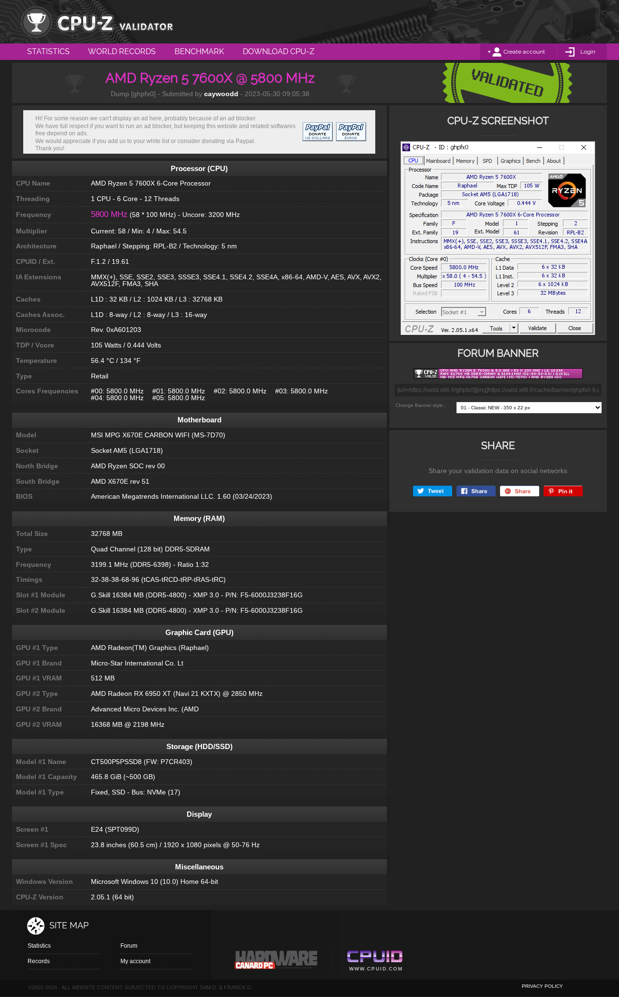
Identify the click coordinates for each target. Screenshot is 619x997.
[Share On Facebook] (476, 491)
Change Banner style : (421, 405)
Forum (128, 945)
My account (135, 961)
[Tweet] (432, 491)
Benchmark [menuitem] (199, 51)
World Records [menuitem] (122, 51)
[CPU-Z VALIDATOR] (96, 21)
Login (587, 51)
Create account (524, 51)
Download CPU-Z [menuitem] (278, 51)
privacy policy (542, 986)
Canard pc (276, 962)
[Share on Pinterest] (563, 491)
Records (39, 961)
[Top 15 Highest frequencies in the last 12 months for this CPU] (497, 241)
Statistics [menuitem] (48, 51)
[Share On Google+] (519, 491)
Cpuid (374, 962)
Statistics (39, 945)
